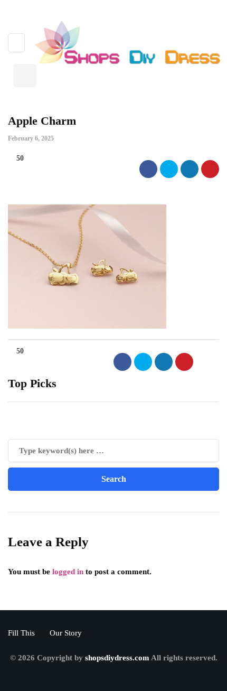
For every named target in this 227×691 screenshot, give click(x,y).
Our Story (66, 633)
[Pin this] (210, 169)
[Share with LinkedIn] (189, 169)
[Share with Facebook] (148, 169)
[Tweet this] (169, 169)
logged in (67, 571)
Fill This (21, 633)
